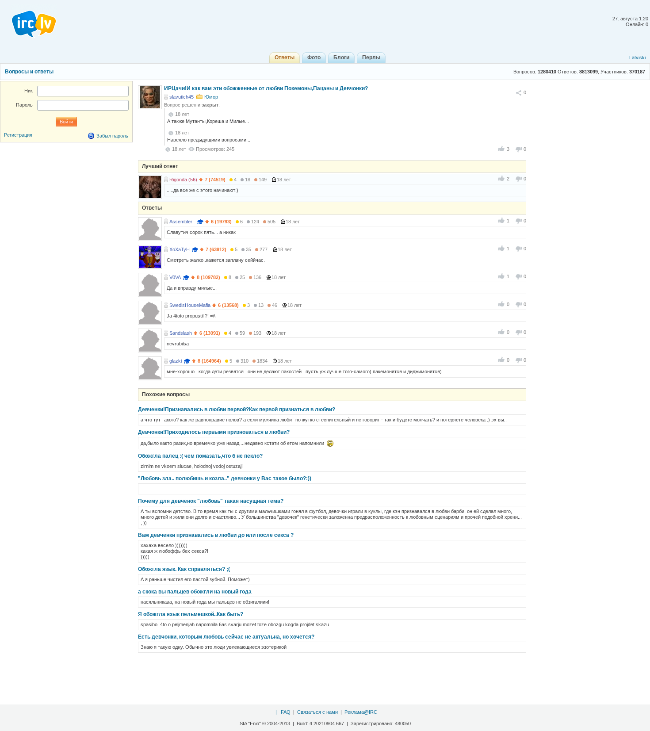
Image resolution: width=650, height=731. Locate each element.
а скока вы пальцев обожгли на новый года (195, 592)
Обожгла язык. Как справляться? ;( (184, 569)
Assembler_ (182, 221)
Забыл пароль (112, 135)
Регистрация (18, 135)
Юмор (211, 97)
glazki (175, 361)
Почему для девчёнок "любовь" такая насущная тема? (210, 501)
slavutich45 (181, 97)
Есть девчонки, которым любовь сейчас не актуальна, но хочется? (226, 637)
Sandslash (180, 333)
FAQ (286, 712)
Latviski (637, 57)
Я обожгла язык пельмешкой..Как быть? (190, 614)
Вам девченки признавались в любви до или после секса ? (216, 535)
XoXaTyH (179, 249)
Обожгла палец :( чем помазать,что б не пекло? (200, 456)
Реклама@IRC (360, 712)
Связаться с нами (317, 712)
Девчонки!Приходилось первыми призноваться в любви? (214, 432)
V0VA (175, 277)
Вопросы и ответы (29, 72)
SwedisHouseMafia (189, 305)
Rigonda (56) (183, 179)
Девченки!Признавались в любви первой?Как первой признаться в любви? (236, 409)
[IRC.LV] (28, 21)
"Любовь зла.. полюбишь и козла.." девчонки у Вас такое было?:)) (224, 478)
